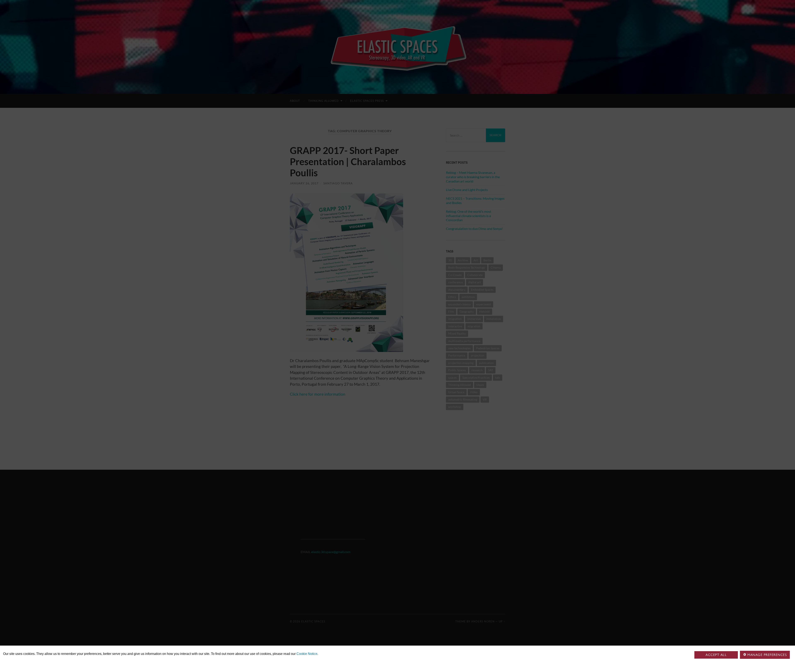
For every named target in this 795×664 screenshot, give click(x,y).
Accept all (716, 655)
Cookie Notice (306, 654)
